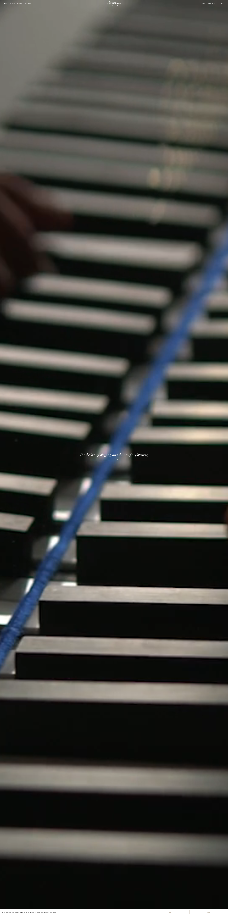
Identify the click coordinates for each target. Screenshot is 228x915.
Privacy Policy (52, 912)
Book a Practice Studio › (209, 3)
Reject (170, 912)
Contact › (221, 3)
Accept (208, 912)
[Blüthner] (114, 3)
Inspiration (28, 3)
